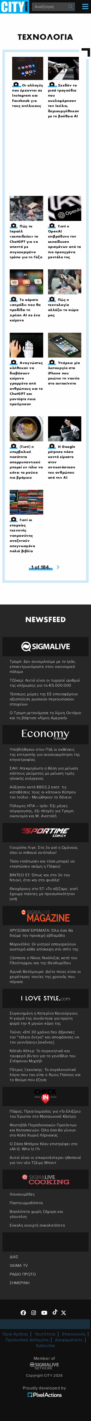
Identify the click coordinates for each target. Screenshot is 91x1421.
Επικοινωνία (74, 1334)
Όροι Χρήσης (15, 1334)
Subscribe (45, 1345)
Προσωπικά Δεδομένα (27, 1339)
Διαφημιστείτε (69, 1339)
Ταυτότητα (45, 1334)
